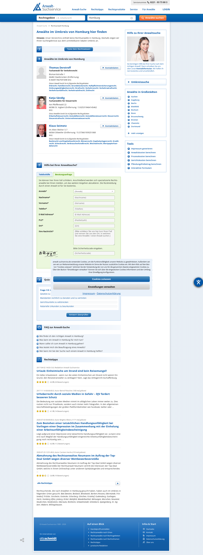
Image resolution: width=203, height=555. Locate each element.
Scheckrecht (60, 143)
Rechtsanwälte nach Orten (101, 532)
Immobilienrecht (77, 116)
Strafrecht (80, 88)
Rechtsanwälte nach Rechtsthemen (105, 539)
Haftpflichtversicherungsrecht (102, 85)
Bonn (133, 113)
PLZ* (41, 220)
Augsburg (135, 100)
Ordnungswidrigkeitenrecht (61, 88)
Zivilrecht (90, 90)
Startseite (150, 529)
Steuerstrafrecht (56, 118)
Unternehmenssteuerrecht (77, 118)
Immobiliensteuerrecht (96, 116)
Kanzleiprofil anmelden (100, 529)
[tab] (44, 174)
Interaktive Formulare (141, 168)
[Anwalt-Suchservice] (48, 7)
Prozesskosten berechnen (143, 156)
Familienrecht (64, 85)
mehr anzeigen (137, 133)
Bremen (134, 120)
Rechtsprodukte (116, 9)
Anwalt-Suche (79, 9)
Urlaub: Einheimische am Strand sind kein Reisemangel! (72, 370)
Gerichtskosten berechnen (143, 160)
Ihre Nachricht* (46, 231)
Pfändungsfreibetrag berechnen (146, 164)
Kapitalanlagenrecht (102, 141)
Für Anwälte (148, 9)
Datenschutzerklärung (109, 293)
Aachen (134, 96)
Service (134, 9)
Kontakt (149, 532)
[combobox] (94, 191)
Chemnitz (135, 123)
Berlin (133, 103)
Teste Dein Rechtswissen (78, 49)
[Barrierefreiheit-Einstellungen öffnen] (198, 282)
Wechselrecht (96, 143)
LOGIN (166, 9)
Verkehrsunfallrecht (58, 90)
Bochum (134, 110)
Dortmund (135, 126)
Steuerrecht (113, 116)
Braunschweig (137, 116)
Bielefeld (135, 106)
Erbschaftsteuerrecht (58, 116)
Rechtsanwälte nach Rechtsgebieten (105, 536)
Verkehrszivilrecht (76, 90)
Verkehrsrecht (91, 88)
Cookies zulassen (101, 279)
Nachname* (44, 197)
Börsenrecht (86, 141)
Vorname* (44, 203)
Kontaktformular (144, 68)
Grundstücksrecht (79, 85)
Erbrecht (53, 85)
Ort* (41, 225)
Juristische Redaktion (99, 545)
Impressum (89, 293)
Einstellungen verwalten (101, 286)
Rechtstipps (97, 9)
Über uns (150, 542)
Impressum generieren (141, 148)
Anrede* (43, 191)
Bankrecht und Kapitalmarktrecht (64, 141)
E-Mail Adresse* (46, 214)
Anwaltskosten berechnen (143, 152)
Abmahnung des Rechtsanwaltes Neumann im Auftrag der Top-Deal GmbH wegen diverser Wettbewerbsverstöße (76, 457)
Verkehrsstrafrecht (108, 88)
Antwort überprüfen (78, 314)
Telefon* (43, 208)
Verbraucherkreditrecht (78, 143)
